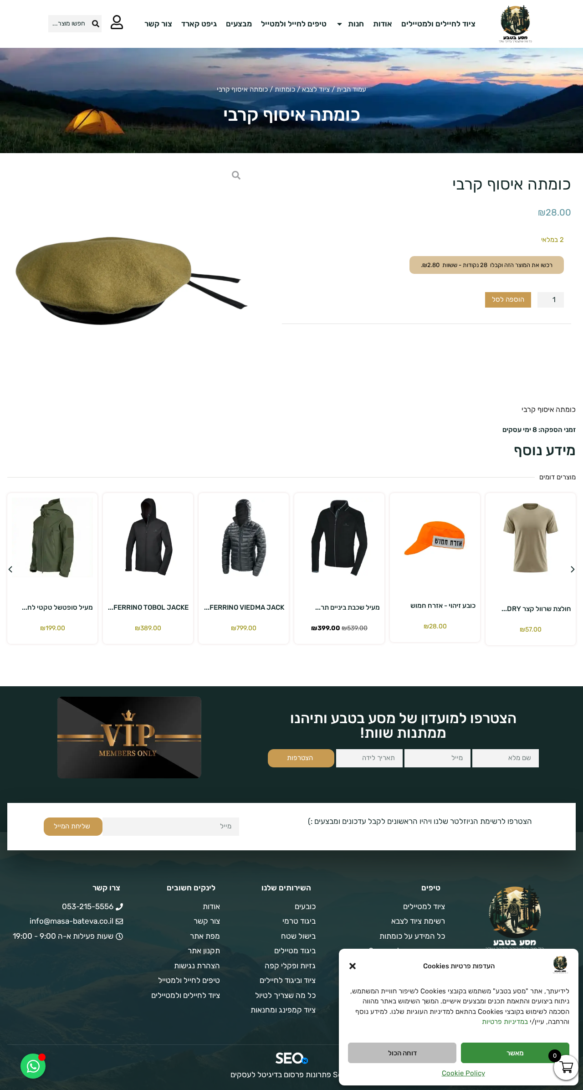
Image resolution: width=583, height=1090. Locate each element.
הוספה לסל (508, 299)
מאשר (515, 1053)
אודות (382, 23)
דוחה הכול (402, 1053)
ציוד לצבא (316, 89)
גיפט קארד (199, 23)
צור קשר (158, 23)
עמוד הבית (351, 89)
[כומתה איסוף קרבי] (129, 282)
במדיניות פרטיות (505, 1022)
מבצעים (239, 23)
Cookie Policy (463, 1073)
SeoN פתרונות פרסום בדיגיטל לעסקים (291, 1074)
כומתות (285, 89)
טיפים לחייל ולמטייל (294, 23)
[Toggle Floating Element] (33, 1066)
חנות (356, 23)
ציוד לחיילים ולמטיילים (438, 23)
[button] (352, 966)
